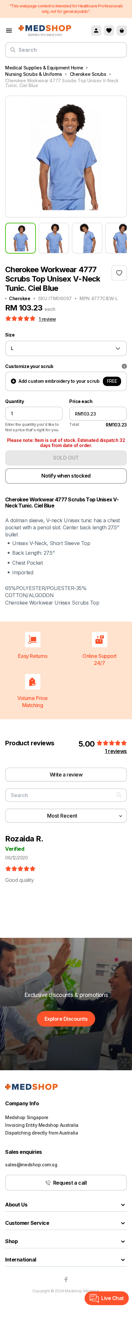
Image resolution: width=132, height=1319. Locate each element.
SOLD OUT (65, 457)
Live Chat (112, 1298)
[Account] (96, 30)
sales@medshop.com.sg (31, 1164)
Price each (80, 401)
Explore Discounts (66, 1019)
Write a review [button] (66, 774)
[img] (20, 869)
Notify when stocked (66, 475)
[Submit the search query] (12, 52)
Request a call (70, 1183)
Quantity (14, 401)
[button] (21, 319)
